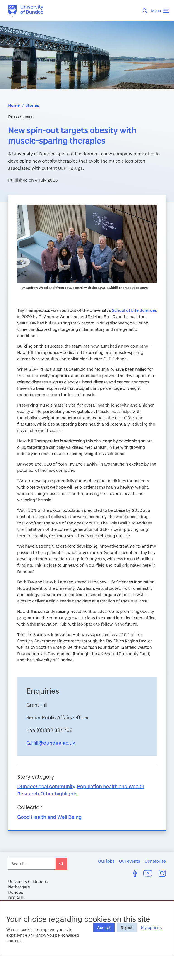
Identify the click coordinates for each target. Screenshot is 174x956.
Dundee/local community (46, 786)
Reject (127, 927)
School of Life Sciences (134, 310)
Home (14, 105)
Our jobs (106, 861)
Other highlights (59, 793)
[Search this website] (146, 11)
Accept (104, 927)
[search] (61, 864)
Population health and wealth (110, 786)
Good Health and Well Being (49, 817)
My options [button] (151, 927)
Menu (156, 10)
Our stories (155, 861)
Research (28, 793)
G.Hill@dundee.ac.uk (50, 742)
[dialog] (87, 928)
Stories (32, 105)
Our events (129, 861)
